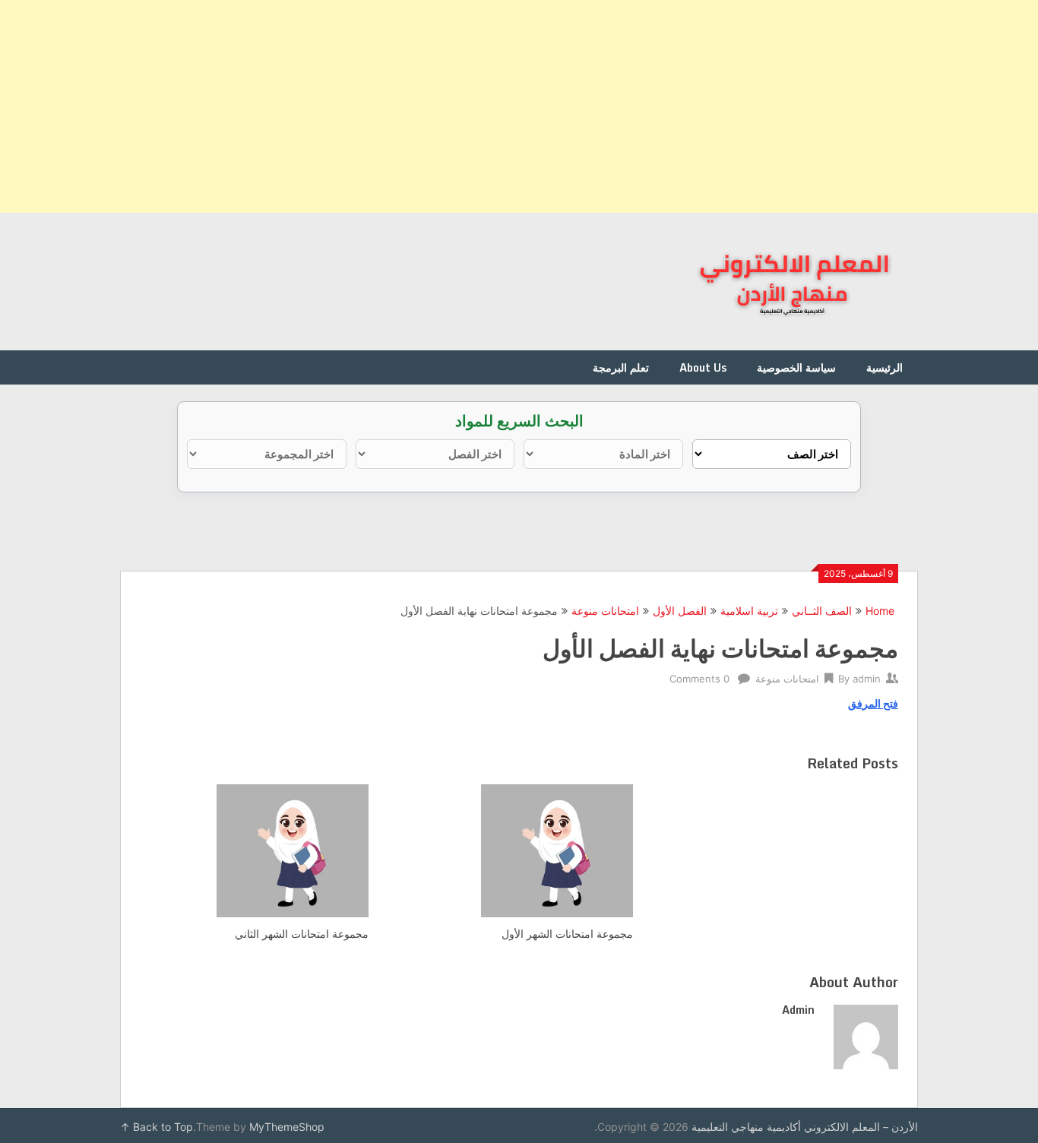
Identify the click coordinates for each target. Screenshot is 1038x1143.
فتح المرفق (873, 703)
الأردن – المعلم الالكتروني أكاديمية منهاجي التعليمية (804, 1126)
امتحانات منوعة (605, 610)
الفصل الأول (680, 610)
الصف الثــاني (822, 610)
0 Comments (699, 679)
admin (867, 679)
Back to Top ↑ (156, 1126)
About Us (702, 367)
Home (880, 610)
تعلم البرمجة (621, 367)
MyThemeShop (286, 1126)
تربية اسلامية (749, 610)
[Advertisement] (582, 106)
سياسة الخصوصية (796, 367)
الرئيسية (884, 367)
